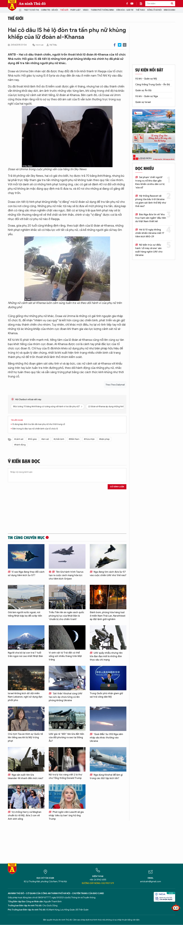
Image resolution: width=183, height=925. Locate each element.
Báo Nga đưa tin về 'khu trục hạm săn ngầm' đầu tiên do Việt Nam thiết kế (150, 218)
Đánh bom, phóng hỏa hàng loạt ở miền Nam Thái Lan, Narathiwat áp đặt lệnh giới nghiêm (107, 616)
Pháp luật (75, 10)
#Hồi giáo (32, 439)
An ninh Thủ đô (32, 3)
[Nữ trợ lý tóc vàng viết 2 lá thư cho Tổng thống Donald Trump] (67, 759)
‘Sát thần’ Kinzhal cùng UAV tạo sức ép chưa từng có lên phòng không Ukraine (65, 697)
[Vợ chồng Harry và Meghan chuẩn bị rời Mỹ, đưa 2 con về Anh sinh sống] (26, 796)
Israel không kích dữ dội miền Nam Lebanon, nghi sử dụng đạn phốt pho (25, 697)
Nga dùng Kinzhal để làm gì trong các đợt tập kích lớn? (106, 776)
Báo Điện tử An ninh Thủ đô (12, 5)
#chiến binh (59, 439)
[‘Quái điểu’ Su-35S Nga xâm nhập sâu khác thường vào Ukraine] (108, 718)
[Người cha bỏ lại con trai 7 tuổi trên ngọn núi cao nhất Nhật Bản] (26, 637)
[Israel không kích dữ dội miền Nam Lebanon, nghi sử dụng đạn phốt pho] (26, 678)
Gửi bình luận (117, 486)
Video (85, 10)
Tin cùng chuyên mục (26, 537)
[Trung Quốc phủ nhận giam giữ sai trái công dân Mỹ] (108, 678)
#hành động (20, 445)
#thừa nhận (89, 439)
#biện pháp (104, 439)
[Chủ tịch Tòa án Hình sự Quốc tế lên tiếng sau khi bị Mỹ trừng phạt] (26, 718)
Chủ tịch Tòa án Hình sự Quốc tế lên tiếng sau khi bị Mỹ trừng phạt (25, 737)
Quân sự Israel (143, 102)
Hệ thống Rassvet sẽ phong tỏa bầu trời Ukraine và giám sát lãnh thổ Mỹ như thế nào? (150, 201)
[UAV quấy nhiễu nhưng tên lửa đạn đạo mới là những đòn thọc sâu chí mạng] (108, 637)
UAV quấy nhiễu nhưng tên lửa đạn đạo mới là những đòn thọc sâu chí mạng (106, 656)
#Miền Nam (74, 439)
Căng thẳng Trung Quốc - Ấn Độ (152, 84)
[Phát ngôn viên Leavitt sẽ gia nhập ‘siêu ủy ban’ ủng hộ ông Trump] (67, 796)
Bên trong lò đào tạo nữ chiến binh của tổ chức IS (35, 429)
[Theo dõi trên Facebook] (127, 3)
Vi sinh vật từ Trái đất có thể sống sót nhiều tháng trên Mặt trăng (65, 656)
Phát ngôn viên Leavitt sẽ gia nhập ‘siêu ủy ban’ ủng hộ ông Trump (66, 815)
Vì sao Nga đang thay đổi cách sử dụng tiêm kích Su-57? (26, 573)
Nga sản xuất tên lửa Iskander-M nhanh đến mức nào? (25, 776)
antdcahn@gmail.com (150, 881)
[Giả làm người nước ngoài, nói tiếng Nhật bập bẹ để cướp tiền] (26, 597)
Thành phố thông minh (102, 10)
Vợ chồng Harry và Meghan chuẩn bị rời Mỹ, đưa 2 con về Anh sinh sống (24, 815)
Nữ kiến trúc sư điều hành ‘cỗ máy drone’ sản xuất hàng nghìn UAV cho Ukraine (148, 250)
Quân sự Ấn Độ (143, 90)
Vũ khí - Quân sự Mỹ (146, 78)
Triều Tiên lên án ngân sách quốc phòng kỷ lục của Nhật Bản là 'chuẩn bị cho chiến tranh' (66, 616)
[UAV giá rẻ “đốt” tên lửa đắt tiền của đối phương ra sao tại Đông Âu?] (67, 718)
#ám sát (45, 439)
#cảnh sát (18, 439)
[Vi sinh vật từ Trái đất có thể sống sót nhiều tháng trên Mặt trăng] (67, 637)
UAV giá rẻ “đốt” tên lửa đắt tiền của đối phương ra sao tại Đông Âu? (66, 737)
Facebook (114, 45)
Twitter (119, 45)
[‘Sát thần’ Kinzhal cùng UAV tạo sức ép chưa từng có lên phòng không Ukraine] (67, 678)
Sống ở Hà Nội (154, 10)
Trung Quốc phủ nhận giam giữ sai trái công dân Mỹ (106, 695)
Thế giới (64, 10)
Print (124, 45)
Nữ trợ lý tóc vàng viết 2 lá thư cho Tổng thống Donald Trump (65, 776)
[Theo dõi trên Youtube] (132, 3)
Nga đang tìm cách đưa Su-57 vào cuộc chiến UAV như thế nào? (108, 573)
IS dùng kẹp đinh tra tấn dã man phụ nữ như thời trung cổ (38, 424)
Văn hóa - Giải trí (124, 10)
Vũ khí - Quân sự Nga (146, 96)
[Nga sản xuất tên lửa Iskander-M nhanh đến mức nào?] (26, 759)
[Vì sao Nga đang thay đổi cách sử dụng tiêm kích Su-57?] (26, 556)
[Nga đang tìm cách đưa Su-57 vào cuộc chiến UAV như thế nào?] (108, 556)
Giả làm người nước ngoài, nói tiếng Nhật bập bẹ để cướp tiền (25, 614)
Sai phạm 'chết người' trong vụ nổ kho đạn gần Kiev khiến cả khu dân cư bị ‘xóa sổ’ (150, 182)
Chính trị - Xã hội (49, 10)
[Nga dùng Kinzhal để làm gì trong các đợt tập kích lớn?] (108, 759)
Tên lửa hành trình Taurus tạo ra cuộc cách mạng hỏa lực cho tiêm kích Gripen (66, 575)
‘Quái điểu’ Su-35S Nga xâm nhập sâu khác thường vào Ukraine (106, 738)
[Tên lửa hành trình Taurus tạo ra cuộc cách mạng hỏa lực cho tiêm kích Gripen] (67, 556)
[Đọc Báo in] (142, 3)
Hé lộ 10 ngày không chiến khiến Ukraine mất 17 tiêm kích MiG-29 (149, 233)
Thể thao (140, 10)
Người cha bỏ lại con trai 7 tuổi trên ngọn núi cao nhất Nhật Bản (25, 654)
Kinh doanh (169, 10)
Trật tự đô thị (31, 10)
